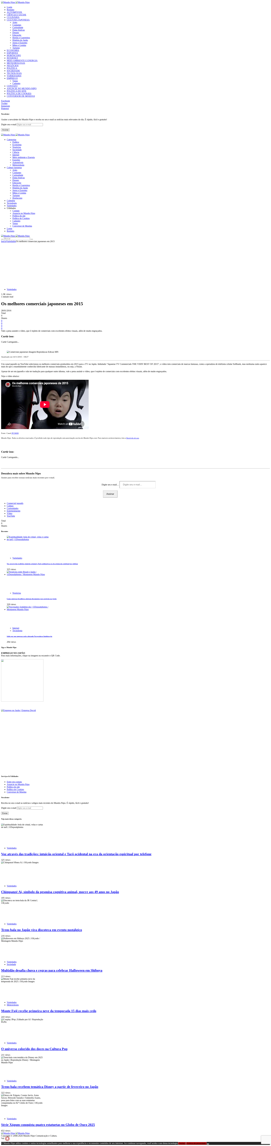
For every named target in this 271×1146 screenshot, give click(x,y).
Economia (16, 144)
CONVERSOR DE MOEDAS (21, 96)
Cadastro (16, 83)
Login (9, 7)
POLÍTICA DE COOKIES (19, 93)
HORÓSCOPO (14, 55)
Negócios (16, 147)
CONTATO (12, 86)
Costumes (16, 25)
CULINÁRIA (13, 17)
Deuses (15, 32)
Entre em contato (14, 782)
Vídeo (9, 513)
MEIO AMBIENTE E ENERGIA (22, 60)
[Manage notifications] (7, 1138)
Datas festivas (18, 30)
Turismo (16, 48)
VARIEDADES (14, 76)
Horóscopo (17, 198)
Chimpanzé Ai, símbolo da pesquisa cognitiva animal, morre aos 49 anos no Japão (60, 892)
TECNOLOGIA (14, 73)
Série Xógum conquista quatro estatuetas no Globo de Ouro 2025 (48, 1125)
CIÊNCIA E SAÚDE (16, 15)
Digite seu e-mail (9, 124)
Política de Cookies (21, 218)
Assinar (5, 130)
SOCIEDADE (13, 70)
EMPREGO (12, 78)
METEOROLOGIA (16, 63)
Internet (15, 155)
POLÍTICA (12, 68)
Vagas (15, 81)
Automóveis (17, 162)
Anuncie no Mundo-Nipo (23, 213)
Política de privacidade (196, 1143)
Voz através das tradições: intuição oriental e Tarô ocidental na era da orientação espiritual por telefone (42, 564)
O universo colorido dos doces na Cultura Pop (34, 1049)
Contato (15, 211)
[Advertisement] (135, 264)
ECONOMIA (13, 50)
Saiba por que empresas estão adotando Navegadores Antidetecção (29, 636)
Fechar (182, 1143)
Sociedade (17, 150)
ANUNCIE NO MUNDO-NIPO (22, 88)
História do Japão (20, 40)
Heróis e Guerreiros (21, 37)
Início (3, 241)
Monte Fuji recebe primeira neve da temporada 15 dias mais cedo (48, 1011)
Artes (14, 22)
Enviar (4, 813)
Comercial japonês (15, 503)
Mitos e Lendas (19, 45)
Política (15, 142)
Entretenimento (13, 511)
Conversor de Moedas (22, 226)
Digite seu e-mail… (111, 484)
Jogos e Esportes (19, 43)
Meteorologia (18, 165)
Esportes (16, 160)
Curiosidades (12, 508)
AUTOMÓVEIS (14, 12)
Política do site (18, 216)
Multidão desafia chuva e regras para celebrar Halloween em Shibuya (51, 970)
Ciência (15, 152)
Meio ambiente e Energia (23, 157)
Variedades (11, 241)
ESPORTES (12, 53)
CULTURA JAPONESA (18, 20)
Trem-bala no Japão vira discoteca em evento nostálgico (41, 930)
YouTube (11, 516)
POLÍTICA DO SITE (16, 91)
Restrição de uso (132, 438)
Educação (16, 35)
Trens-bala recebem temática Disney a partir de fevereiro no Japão (49, 1087)
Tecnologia (17, 630)
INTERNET (12, 58)
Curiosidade (17, 27)
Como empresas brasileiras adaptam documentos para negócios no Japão (32, 599)
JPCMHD (15, 433)
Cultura (10, 506)
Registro (10, 9)
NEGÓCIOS (12, 65)
